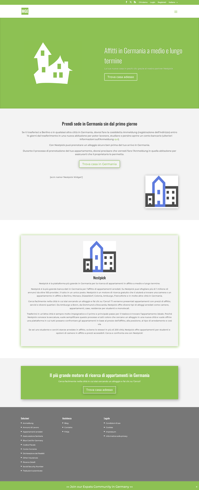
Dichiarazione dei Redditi (33, 453)
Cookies (109, 427)
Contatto (68, 427)
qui (116, 139)
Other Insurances (30, 458)
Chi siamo (143, 2)
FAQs (66, 432)
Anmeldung (28, 423)
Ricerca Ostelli (29, 462)
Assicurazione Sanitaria (33, 436)
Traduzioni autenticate (32, 471)
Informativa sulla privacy (116, 436)
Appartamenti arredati (33, 432)
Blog (66, 423)
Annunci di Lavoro (31, 427)
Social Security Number (33, 466)
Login (152, 2)
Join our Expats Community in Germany (99, 486)
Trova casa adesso (121, 77)
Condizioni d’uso (113, 423)
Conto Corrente (30, 449)
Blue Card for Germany (33, 440)
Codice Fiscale (29, 445)
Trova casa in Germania (99, 164)
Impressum (111, 432)
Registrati (162, 2)
